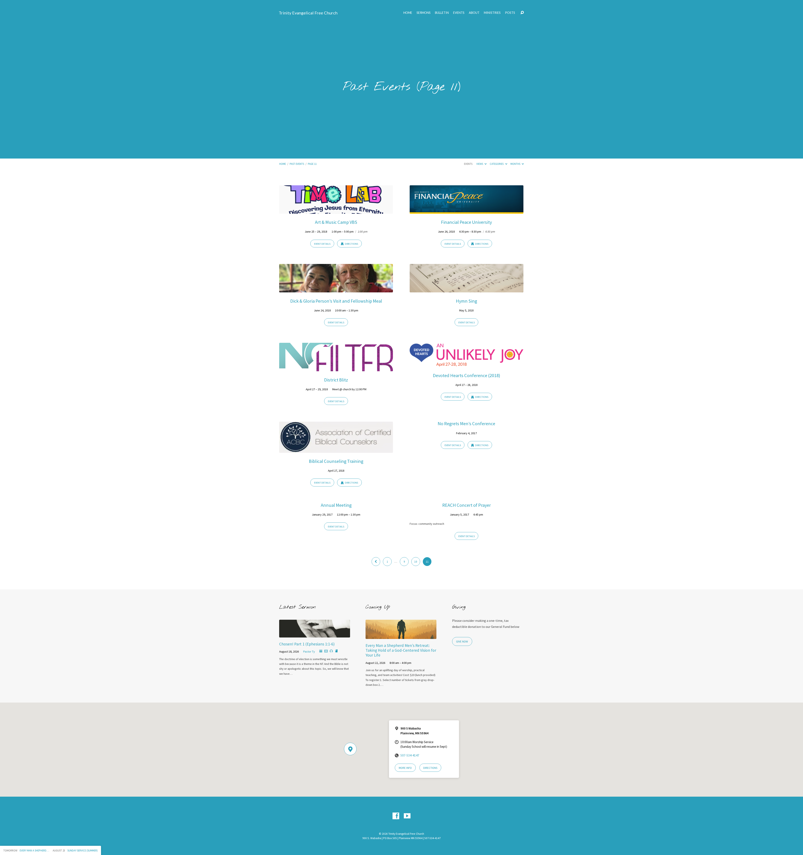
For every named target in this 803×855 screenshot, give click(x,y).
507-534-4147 (409, 755)
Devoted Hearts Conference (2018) (466, 375)
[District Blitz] (336, 368)
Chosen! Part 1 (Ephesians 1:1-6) (307, 643)
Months (515, 163)
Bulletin (442, 12)
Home (407, 12)
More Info (405, 768)
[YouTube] (407, 816)
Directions (351, 243)
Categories (497, 163)
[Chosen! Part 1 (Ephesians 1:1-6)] (314, 634)
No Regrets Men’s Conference (466, 423)
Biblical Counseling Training (336, 461)
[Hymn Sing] (466, 289)
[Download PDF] (336, 651)
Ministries (492, 12)
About (474, 12)
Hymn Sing (466, 301)
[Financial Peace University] (466, 211)
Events (458, 12)
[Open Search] (522, 12)
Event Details (322, 243)
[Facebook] (396, 816)
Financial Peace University (466, 222)
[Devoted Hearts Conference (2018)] (466, 364)
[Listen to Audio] (331, 651)
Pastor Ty (309, 651)
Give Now (462, 641)
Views (480, 163)
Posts (510, 12)
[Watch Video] (326, 651)
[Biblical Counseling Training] (336, 450)
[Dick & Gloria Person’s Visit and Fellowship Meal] (336, 289)
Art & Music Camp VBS (336, 222)
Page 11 (312, 163)
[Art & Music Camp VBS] (336, 211)
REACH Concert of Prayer (466, 505)
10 (415, 561)
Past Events (297, 163)
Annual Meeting (336, 505)
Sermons (424, 12)
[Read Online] (320, 651)
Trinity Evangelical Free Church (308, 12)
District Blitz (336, 380)
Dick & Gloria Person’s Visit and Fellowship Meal (336, 301)
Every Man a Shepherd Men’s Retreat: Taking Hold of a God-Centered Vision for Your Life (401, 650)
